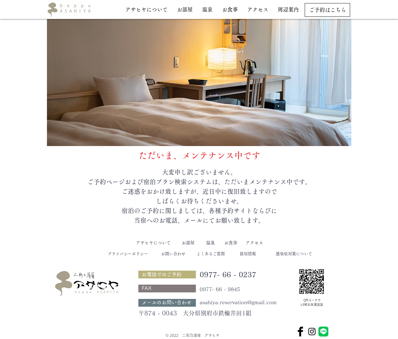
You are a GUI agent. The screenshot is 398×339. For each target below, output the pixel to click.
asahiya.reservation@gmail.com (238, 302)
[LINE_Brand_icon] (323, 332)
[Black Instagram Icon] (312, 332)
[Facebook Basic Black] (300, 332)
